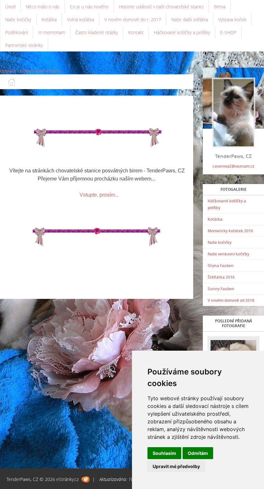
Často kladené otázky (96, 32)
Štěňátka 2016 (221, 277)
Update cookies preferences (30, 71)
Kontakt (136, 32)
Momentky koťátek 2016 (230, 231)
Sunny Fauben (221, 288)
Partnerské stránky (24, 45)
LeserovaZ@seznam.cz (233, 166)
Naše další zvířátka (189, 19)
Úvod (10, 7)
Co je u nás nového (89, 7)
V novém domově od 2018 (231, 300)
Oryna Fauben (221, 265)
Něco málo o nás (43, 7)
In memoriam (51, 32)
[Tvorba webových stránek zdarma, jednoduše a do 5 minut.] (85, 479)
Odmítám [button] (198, 453)
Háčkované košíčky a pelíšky (182, 32)
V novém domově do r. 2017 (132, 19)
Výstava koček (232, 19)
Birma (219, 7)
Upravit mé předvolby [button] (176, 466)
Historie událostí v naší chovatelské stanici (161, 7)
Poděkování (16, 32)
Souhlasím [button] (164, 453)
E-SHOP (228, 32)
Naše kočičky (18, 19)
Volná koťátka (80, 19)
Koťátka (49, 19)
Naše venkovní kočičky (228, 254)
